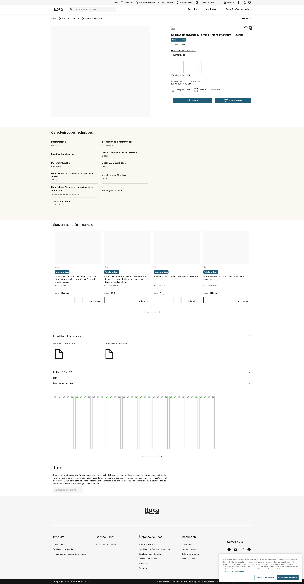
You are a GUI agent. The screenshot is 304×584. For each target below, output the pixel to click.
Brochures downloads (63, 549)
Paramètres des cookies (265, 577)
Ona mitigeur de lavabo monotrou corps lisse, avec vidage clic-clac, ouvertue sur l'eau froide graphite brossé (76, 279)
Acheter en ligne (178, 40)
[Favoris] (249, 2)
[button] (71, 9)
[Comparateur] (244, 2)
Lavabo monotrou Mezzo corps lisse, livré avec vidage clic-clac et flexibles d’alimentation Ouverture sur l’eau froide (125, 279)
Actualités (143, 563)
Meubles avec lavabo (94, 18)
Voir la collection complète (65, 490)
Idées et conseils (189, 549)
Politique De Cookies (211, 581)
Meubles (77, 18)
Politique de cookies (237, 571)
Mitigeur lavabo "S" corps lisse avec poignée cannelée (223, 277)
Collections (58, 544)
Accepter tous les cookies (287, 577)
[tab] (152, 336)
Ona (57, 267)
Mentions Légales (191, 581)
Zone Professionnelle (237, 9)
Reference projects (190, 554)
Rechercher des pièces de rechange (69, 554)
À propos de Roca (150, 537)
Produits (192, 9)
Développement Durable (150, 554)
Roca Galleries (188, 559)
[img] (58, 300)
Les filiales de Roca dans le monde (155, 549)
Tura (57, 467)
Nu (155, 267)
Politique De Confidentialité (169, 581)
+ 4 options (94, 301)
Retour (249, 18)
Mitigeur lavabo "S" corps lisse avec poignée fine (176, 276)
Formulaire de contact (106, 544)
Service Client (105, 537)
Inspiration (211, 9)
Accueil (54, 18)
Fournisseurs (144, 568)
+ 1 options (193, 301)
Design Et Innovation (148, 559)
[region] (260, 568)
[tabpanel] (78, 269)
